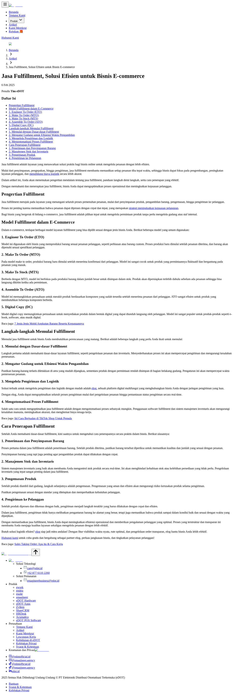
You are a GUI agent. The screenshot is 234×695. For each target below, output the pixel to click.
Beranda (13, 12)
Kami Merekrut (18, 28)
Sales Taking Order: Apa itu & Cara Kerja (38, 544)
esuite (19, 593)
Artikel (13, 24)
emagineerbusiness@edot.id (43, 580)
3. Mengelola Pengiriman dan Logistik (31, 138)
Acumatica (22, 617)
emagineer (22, 597)
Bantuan (13, 683)
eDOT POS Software (28, 620)
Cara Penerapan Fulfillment (24, 144)
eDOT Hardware (26, 600)
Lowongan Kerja (26, 636)
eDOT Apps (23, 603)
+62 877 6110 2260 (38, 572)
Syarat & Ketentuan (27, 646)
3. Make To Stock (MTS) (23, 118)
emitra (19, 590)
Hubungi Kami (10, 37)
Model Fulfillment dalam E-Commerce (31, 108)
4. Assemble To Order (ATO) (26, 121)
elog (94, 388)
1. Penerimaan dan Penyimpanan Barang (32, 148)
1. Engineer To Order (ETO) (25, 111)
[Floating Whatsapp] (16, 553)
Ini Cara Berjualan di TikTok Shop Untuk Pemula (43, 418)
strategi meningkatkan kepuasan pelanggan (153, 208)
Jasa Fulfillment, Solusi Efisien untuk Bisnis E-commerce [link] (42, 67)
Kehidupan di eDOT (28, 640)
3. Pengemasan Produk (22, 154)
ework (19, 587)
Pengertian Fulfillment (21, 105)
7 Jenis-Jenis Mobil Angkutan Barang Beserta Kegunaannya (49, 323)
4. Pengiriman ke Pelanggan (25, 158)
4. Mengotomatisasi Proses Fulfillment (31, 141)
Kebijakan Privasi (26, 643)
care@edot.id (34, 568)
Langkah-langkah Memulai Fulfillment (31, 128)
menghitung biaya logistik (44, 173)
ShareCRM (22, 610)
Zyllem (20, 607)
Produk (14, 21)
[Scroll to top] (35, 552)
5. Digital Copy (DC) (21, 125)
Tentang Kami (17, 15)
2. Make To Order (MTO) (24, 115)
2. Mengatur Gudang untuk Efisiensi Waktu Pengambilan (42, 135)
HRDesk (21, 613)
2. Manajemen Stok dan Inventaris (28, 151)
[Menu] (5, 4)
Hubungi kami (9, 537)
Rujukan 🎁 (16, 31)
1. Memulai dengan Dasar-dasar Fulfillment (34, 131)
